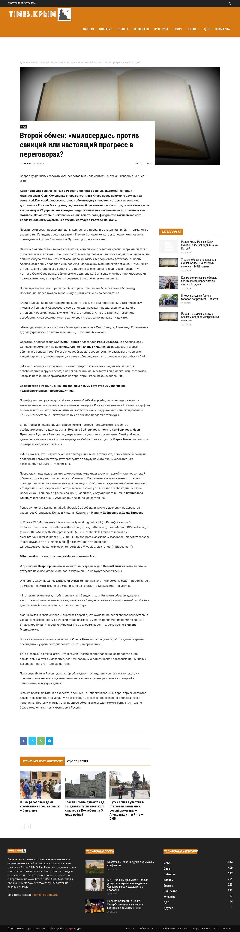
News (34, 62)
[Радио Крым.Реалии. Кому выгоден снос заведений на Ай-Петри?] (168, 246)
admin (27, 163)
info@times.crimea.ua (45, 894)
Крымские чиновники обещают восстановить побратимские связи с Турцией (200, 281)
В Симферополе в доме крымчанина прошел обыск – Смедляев (40, 806)
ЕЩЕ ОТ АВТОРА (77, 761)
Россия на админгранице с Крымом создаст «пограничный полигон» (200, 317)
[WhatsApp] (41, 741)
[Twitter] (32, 741)
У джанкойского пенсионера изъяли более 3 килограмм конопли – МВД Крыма (198, 263)
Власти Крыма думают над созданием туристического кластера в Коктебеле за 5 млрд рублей (84, 808)
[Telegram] (49, 741)
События (105, 29)
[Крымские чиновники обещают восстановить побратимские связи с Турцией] (168, 282)
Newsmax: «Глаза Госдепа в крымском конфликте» (130, 863)
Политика (222, 29)
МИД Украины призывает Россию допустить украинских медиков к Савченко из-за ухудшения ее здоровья (127, 885)
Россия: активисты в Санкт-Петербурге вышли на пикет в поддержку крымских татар (125, 904)
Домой (24, 62)
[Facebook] (23, 741)
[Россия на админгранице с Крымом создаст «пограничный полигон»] (168, 316)
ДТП (207, 29)
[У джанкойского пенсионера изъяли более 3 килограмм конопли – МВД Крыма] (168, 262)
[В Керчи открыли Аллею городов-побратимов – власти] (168, 300)
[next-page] (28, 826)
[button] (229, 3)
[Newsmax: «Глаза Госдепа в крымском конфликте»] (95, 866)
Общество (141, 29)
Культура (161, 29)
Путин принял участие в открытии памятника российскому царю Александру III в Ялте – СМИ (127, 810)
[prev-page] (22, 826)
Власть (123, 29)
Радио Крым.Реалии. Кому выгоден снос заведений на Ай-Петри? (200, 245)
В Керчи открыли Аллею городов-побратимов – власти (199, 297)
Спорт (178, 29)
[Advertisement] (120, 49)
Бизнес (193, 29)
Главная (88, 29)
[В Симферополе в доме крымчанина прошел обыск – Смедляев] (40, 785)
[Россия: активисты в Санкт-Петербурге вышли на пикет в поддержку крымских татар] (95, 906)
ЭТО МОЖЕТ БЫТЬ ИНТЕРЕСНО (42, 761)
